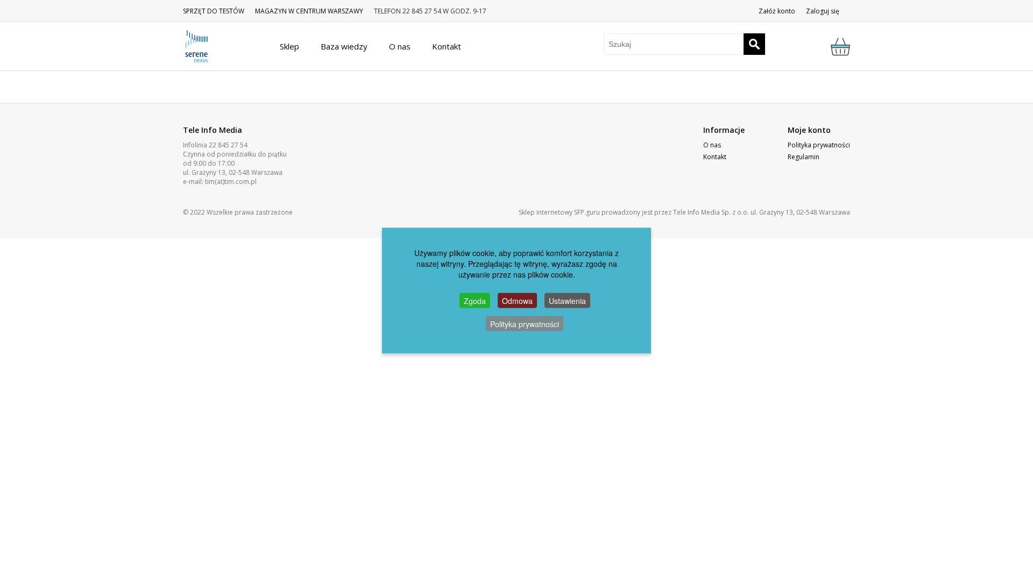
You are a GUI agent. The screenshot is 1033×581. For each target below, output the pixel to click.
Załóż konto (777, 11)
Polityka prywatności (819, 145)
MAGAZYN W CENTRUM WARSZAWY (309, 11)
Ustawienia (567, 300)
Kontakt (714, 156)
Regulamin (803, 156)
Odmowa (517, 300)
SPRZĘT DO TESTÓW (213, 11)
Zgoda (475, 300)
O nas (712, 145)
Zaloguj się (822, 11)
